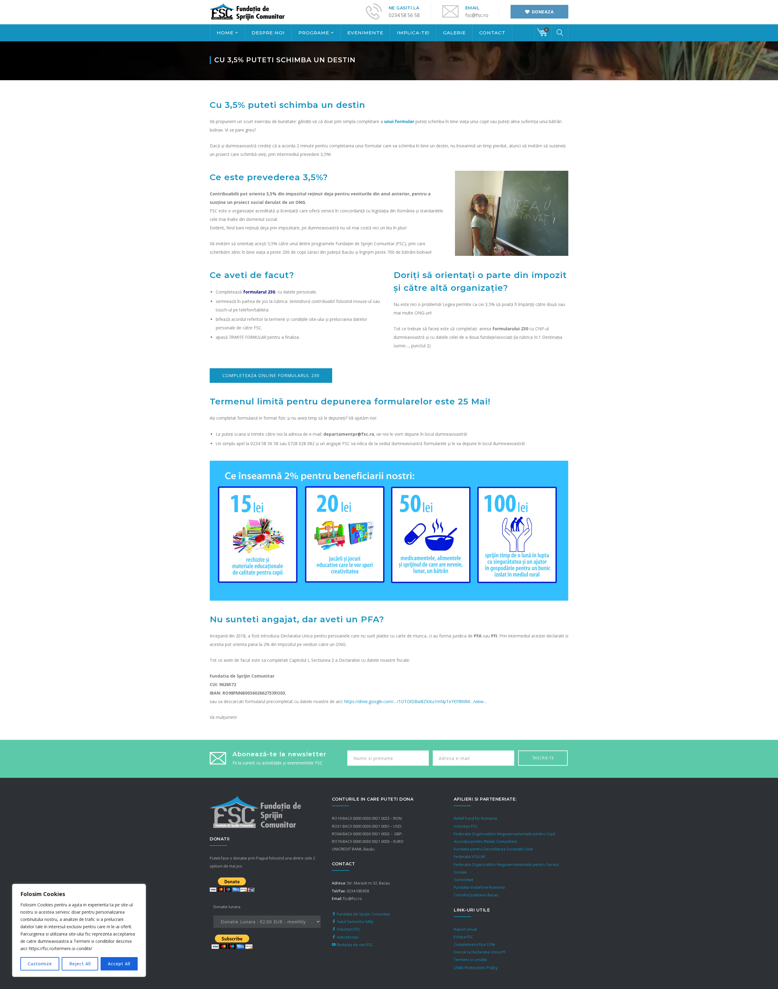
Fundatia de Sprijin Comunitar (363, 914)
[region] (79, 930)
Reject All (80, 964)
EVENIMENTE (365, 33)
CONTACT (492, 33)
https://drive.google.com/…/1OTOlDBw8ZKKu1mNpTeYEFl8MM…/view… (415, 701)
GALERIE (454, 33)
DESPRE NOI (268, 33)
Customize (40, 964)
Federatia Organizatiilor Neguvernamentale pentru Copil (504, 833)
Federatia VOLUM (469, 856)
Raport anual (465, 929)
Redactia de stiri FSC (354, 944)
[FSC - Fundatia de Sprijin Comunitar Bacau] (248, 12)
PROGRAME (313, 33)
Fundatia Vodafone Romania (479, 887)
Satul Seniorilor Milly (355, 921)
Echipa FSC (463, 936)
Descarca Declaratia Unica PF (479, 952)
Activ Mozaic (347, 937)
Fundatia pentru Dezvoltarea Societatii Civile (493, 849)
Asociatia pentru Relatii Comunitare (485, 841)
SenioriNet (463, 879)
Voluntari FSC (348, 929)
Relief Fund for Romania (475, 818)
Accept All (119, 964)
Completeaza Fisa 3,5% (474, 944)
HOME (225, 33)
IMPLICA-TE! (413, 33)
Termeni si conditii (470, 959)
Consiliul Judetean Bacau (476, 895)
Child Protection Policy (476, 967)
